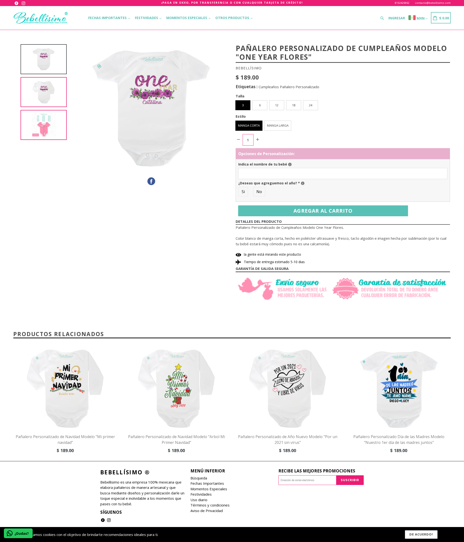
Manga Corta (249, 125)
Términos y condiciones (210, 505)
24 (310, 105)
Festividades (147, 17)
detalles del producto (259, 221)
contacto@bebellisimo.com (433, 3)
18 (293, 105)
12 (276, 105)
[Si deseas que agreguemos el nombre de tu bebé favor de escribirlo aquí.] (290, 164)
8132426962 (402, 3)
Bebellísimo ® (125, 472)
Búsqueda (198, 478)
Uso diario (198, 499)
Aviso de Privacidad (206, 510)
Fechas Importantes (108, 17)
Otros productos (232, 17)
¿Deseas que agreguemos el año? (314, 183)
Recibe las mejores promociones (316, 471)
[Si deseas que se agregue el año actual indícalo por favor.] (302, 183)
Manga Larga (278, 125)
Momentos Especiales (187, 17)
